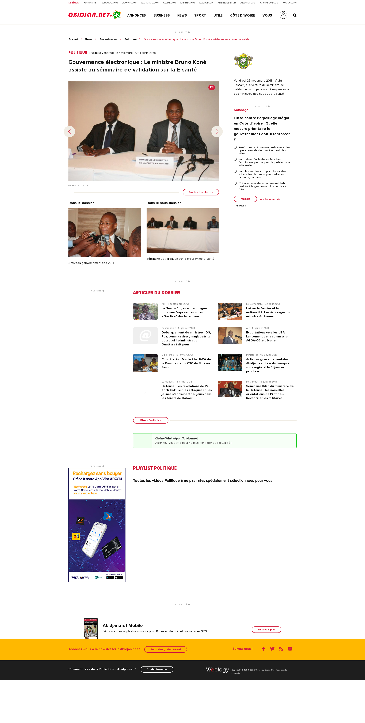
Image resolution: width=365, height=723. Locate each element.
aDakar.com (206, 3)
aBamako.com (110, 3)
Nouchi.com (290, 3)
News (182, 15)
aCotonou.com (150, 3)
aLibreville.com (227, 3)
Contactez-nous (157, 669)
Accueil (73, 39)
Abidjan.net (91, 3)
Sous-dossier (108, 39)
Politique (131, 39)
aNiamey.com (187, 3)
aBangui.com (248, 3)
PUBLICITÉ (181, 32)
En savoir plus (266, 629)
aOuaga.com (129, 3)
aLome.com (169, 3)
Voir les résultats (270, 199)
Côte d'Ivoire (242, 15)
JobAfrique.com (269, 3)
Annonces (136, 15)
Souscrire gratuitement (165, 649)
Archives (241, 206)
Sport (200, 15)
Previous (69, 131)
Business (161, 15)
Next (217, 131)
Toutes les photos (201, 192)
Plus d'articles (150, 420)
